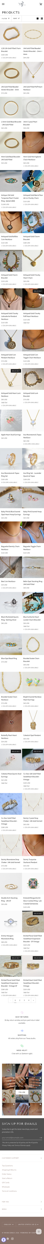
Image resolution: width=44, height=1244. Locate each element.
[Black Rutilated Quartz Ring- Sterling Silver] (11, 603)
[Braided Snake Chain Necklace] (11, 682)
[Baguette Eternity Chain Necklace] (11, 532)
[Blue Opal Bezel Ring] (11, 644)
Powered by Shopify (29, 1233)
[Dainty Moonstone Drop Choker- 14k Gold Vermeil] (11, 845)
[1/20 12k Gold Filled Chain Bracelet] (11, 34)
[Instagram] (12, 1239)
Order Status (6, 1174)
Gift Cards (5, 1182)
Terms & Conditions (9, 1191)
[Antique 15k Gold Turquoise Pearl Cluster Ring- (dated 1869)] (11, 181)
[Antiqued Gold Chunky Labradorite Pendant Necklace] (11, 299)
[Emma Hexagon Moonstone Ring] (11, 921)
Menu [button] (4, 1209)
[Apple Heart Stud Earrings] (11, 420)
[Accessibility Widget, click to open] (3, 1239)
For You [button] (5, 1202)
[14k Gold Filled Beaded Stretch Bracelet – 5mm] (11, 73)
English (8, 1224)
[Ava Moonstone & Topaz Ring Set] (11, 459)
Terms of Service (20, 1145)
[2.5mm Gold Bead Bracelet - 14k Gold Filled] (11, 107)
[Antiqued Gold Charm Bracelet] (11, 261)
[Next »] (33, 1000)
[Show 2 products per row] (42, 18)
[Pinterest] (8, 1239)
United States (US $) (27, 1224)
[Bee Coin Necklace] (11, 567)
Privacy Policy (6, 1145)
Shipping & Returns (9, 1170)
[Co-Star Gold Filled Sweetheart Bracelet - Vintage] (11, 804)
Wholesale (6, 1187)
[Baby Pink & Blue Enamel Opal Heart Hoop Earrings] (11, 497)
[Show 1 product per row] (37, 18)
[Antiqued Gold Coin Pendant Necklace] (11, 340)
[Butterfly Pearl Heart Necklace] (11, 721)
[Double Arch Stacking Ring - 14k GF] (11, 884)
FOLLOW (22, 1092)
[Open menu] (5, 4)
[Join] (39, 1138)
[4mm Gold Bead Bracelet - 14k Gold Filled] (11, 142)
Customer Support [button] (10, 1158)
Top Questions (7, 1165)
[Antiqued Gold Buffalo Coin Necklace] (11, 222)
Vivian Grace (9, 1233)
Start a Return (7, 1178)
